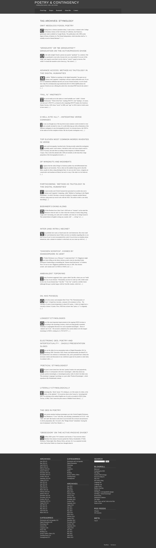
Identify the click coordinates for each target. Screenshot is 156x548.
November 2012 (44, 497)
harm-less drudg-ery (99, 476)
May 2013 (42, 486)
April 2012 (43, 510)
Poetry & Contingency (57, 2)
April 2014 (43, 465)
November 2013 (44, 474)
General (42, 526)
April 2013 (43, 488)
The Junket (97, 499)
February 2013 (44, 491)
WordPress (106, 544)
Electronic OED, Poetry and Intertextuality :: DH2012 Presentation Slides (62, 343)
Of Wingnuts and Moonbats (55, 162)
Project (51, 10)
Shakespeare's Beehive (100, 497)
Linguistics (43, 528)
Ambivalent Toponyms (52, 273)
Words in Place (98, 503)
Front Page (43, 10)
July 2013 (42, 482)
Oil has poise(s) (49, 296)
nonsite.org (97, 490)
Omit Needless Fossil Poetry (57, 26)
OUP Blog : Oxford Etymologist (102, 493)
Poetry (41, 529)
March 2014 (43, 467)
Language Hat (97, 482)
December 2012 (44, 495)
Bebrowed (96, 469)
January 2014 (43, 471)
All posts (96, 511)
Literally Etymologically (55, 388)
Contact (76, 10)
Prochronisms (97, 495)
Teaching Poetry (44, 535)
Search (98, 459)
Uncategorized (43, 537)
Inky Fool (96, 478)
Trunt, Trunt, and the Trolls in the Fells (104, 501)
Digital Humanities (45, 522)
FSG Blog (96, 473)
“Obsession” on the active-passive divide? (64, 432)
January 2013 (43, 493)
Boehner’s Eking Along (53, 206)
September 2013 (44, 478)
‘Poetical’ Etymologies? (54, 365)
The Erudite (113, 544)
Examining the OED (99, 471)
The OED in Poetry (50, 410)
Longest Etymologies (52, 318)
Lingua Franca (98, 486)
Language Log (98, 484)
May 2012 (42, 508)
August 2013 (43, 480)
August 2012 (43, 503)
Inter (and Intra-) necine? (55, 229)
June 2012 (42, 507)
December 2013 (44, 472)
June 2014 (42, 461)
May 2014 (42, 463)
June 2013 (42, 484)
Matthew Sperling (98, 488)
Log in (96, 520)
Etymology (43, 524)
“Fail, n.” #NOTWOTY (50, 95)
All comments (97, 513)
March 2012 (43, 512)
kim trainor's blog (98, 480)
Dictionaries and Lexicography (48, 520)
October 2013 (43, 476)
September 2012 (44, 501)
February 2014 (44, 469)
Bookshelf (59, 10)
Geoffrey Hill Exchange (100, 474)
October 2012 (43, 499)
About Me (68, 10)
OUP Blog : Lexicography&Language (104, 492)
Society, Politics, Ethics (46, 533)
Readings (42, 531)
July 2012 (42, 505)
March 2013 (43, 489)
